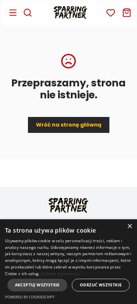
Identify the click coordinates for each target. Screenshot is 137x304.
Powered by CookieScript (30, 296)
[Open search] (27, 12)
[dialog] (68, 261)
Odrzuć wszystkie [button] (101, 285)
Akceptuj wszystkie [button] (37, 285)
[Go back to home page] (70, 12)
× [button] (129, 226)
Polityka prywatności (60, 273)
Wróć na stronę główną (68, 125)
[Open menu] (13, 12)
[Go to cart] (126, 12)
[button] (110, 12)
